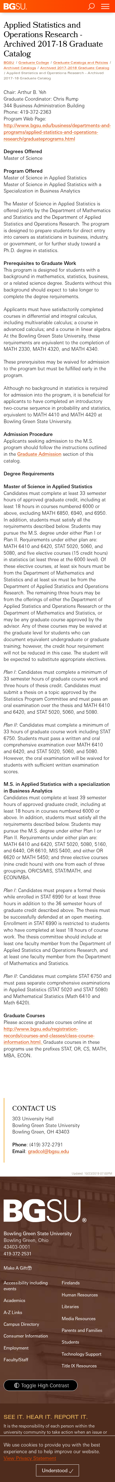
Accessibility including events (26, 1285)
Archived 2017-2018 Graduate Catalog (74, 68)
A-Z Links (13, 1312)
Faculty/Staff (16, 1359)
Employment (16, 1348)
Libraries (70, 1306)
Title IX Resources (79, 1366)
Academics (14, 1300)
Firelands (71, 1283)
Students (70, 1342)
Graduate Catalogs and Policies (80, 63)
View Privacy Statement (30, 1458)
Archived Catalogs (20, 68)
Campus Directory (21, 1324)
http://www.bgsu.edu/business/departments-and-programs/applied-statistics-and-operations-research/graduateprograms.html (57, 132)
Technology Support (81, 1354)
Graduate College (33, 63)
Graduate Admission (39, 454)
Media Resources (79, 1318)
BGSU (9, 63)
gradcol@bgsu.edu (48, 1151)
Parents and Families (82, 1330)
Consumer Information (26, 1336)
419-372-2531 (18, 1253)
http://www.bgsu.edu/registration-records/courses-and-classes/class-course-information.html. (49, 1035)
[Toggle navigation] (105, 6)
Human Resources (80, 1295)
